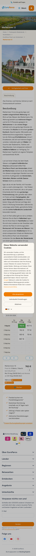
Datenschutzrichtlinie (10, 287)
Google (6, 280)
